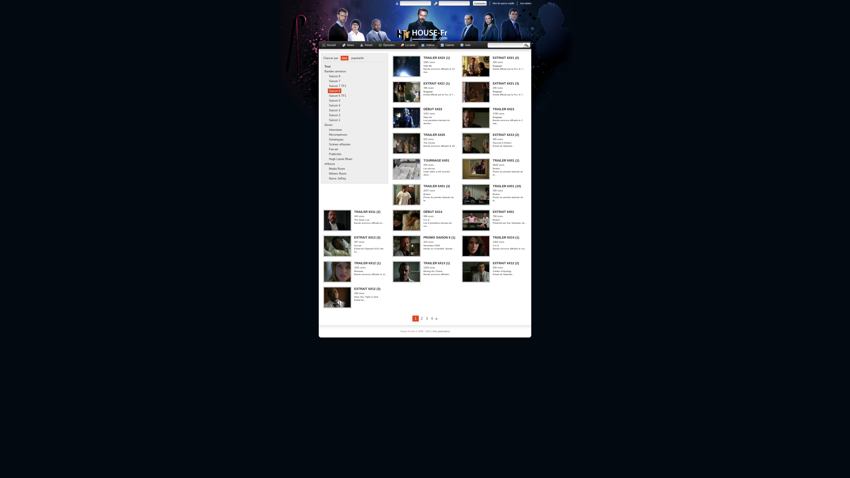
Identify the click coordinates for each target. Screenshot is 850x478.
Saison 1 (334, 120)
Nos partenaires (441, 331)
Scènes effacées (340, 144)
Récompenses (338, 134)
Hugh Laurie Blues (340, 159)
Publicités (335, 154)
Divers (329, 125)
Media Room (337, 168)
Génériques (336, 139)
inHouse (330, 164)
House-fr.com (422, 34)
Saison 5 (334, 100)
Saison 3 (334, 110)
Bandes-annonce (335, 71)
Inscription (525, 3)
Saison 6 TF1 (337, 95)
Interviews (335, 129)
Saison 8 (334, 76)
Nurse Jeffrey (337, 178)
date (344, 58)
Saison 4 (334, 105)
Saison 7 (334, 81)
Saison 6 (334, 91)
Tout (327, 66)
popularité (357, 58)
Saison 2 (334, 115)
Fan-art (333, 149)
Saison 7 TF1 (337, 86)
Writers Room (337, 173)
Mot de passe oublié (503, 3)
